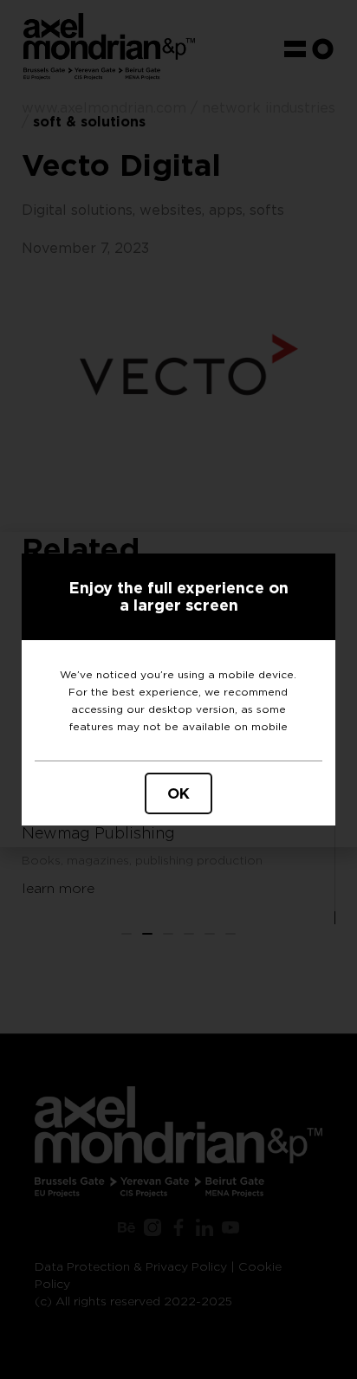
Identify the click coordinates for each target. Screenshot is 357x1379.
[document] (178, 689)
